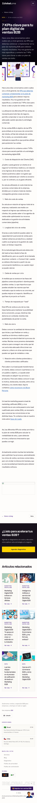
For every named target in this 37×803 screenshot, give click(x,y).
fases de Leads (16, 419)
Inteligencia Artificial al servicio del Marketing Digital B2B (26, 595)
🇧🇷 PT (12, 775)
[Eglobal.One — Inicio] (9, 3)
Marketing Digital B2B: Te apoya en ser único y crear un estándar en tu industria (9, 634)
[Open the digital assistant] (29, 795)
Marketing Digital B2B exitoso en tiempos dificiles (8, 595)
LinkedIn (8, 715)
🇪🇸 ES (5, 775)
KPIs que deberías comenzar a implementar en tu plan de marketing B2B (17, 94)
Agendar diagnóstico (18, 549)
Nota (3, 17)
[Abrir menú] (33, 3)
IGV (12, 710)
